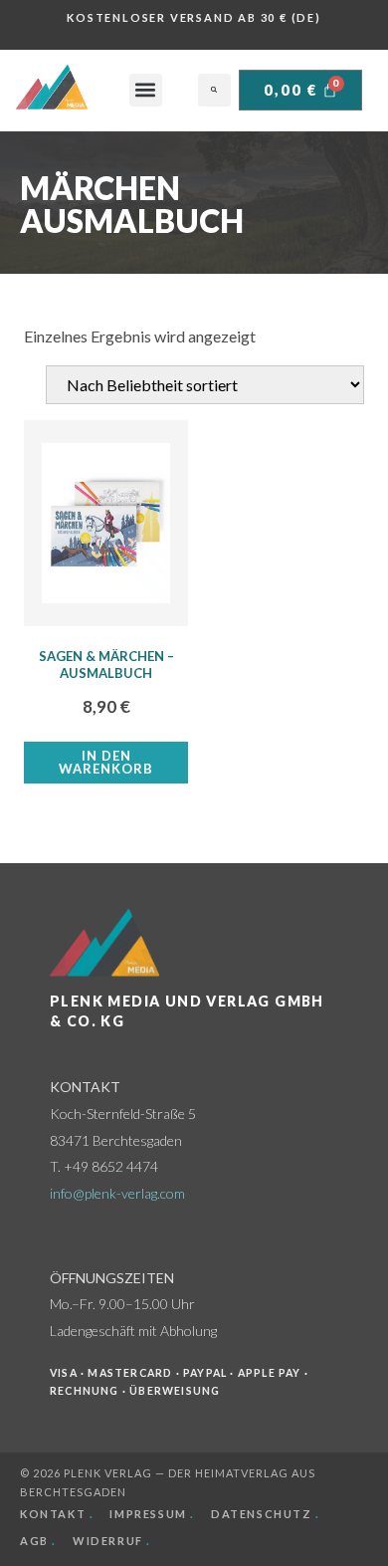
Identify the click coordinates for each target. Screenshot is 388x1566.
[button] (145, 90)
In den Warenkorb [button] (106, 762)
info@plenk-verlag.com (117, 1193)
